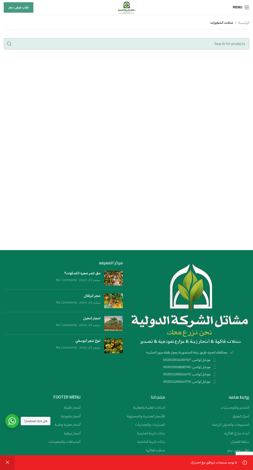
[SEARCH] (9, 43)
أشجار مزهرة (72, 433)
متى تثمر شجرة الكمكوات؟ (82, 273)
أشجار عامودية (71, 416)
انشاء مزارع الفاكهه (236, 433)
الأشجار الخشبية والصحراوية (146, 416)
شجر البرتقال (92, 295)
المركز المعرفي (240, 416)
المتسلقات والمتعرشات (65, 441)
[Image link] (189, 303)
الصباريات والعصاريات (150, 424)
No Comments (66, 280)
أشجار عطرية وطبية (68, 424)
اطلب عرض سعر (238, 450)
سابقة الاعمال (240, 441)
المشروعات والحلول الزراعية (230, 424)
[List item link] (189, 360)
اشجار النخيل (92, 318)
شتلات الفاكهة (155, 450)
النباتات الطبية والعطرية (149, 407)
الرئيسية (243, 22)
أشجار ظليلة (72, 407)
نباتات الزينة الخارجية (151, 433)
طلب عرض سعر (18, 7)
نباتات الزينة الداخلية (151, 441)
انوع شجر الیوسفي (88, 340)
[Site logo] (126, 7)
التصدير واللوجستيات (234, 407)
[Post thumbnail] (113, 278)
